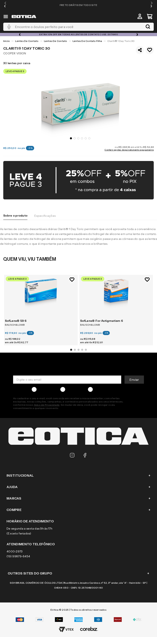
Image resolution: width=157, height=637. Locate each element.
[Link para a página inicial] (6, 41)
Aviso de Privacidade (47, 404)
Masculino (45, 389)
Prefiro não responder (109, 389)
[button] (5, 5)
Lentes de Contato (26, 40)
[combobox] (78, 27)
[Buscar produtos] (148, 27)
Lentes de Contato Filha (87, 40)
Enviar (134, 380)
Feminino (73, 389)
